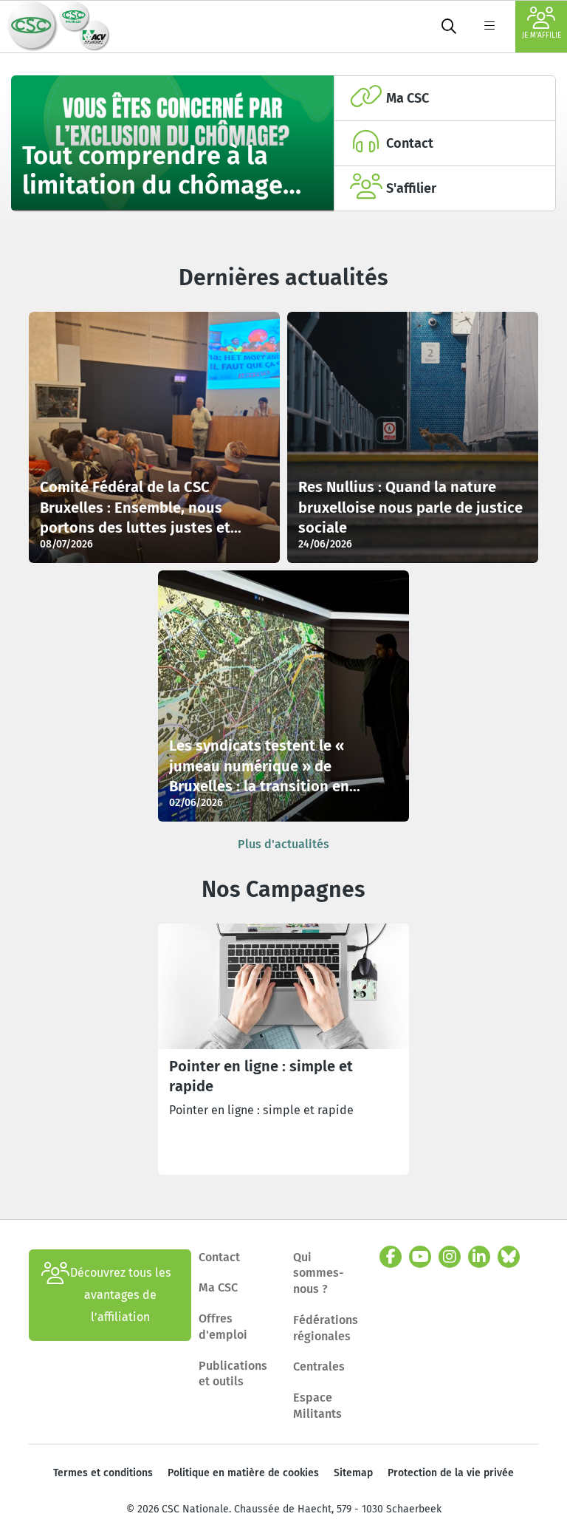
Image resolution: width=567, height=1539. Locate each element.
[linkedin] (479, 1257)
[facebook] (390, 1257)
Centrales (319, 1366)
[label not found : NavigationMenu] (489, 26)
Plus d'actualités (283, 844)
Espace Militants (317, 1405)
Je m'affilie (541, 35)
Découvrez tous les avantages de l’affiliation (120, 1295)
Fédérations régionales (325, 1328)
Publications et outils (233, 1374)
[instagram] (450, 1257)
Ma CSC (218, 1287)
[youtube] (420, 1257)
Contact (219, 1257)
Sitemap (353, 1473)
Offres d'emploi (223, 1326)
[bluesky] (509, 1257)
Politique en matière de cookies (243, 1473)
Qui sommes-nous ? (318, 1273)
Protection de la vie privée (451, 1473)
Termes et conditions (103, 1473)
